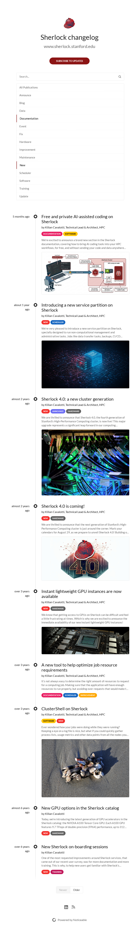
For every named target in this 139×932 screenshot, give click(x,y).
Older (76, 889)
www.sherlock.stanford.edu (69, 46)
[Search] (120, 76)
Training (24, 188)
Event (22, 126)
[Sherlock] (69, 23)
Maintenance (27, 157)
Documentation (29, 118)
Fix (21, 134)
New (22, 165)
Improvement (27, 149)
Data (22, 110)
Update (23, 196)
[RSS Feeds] (73, 906)
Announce (25, 95)
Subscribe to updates (69, 61)
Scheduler (25, 173)
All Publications (28, 87)
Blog (22, 103)
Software (24, 180)
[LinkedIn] (68, 906)
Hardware (25, 141)
